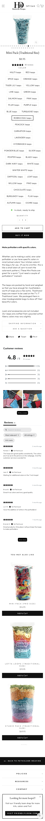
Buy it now (22, 235)
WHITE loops (33, 163)
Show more (22, 540)
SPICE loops (13, 79)
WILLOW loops (15, 183)
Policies (21, 774)
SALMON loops (15, 98)
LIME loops (14, 92)
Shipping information (22, 323)
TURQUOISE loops (30, 111)
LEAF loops (32, 176)
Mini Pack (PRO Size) (22, 604)
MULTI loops (15, 72)
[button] (22, 366)
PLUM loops (13, 105)
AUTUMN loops (14, 202)
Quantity (22, 216)
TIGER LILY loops (13, 85)
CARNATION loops (22, 131)
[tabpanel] (22, 486)
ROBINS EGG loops (22, 118)
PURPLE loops (30, 105)
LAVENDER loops (22, 137)
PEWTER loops (14, 157)
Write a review (22, 413)
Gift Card (30, 6)
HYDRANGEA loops (22, 144)
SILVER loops (35, 150)
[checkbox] (9, 440)
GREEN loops (30, 92)
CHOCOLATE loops (22, 189)
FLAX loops (33, 196)
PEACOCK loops (22, 124)
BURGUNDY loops (15, 196)
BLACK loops (32, 157)
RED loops (30, 72)
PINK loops (32, 98)
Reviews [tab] (9, 422)
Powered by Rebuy (22, 744)
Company (22, 789)
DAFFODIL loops (15, 176)
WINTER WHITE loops (22, 170)
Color (22, 68)
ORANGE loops (30, 79)
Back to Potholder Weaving (24, 761)
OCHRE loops (32, 202)
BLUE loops (12, 111)
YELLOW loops (32, 85)
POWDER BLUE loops (14, 150)
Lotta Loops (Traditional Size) (22, 665)
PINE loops (31, 183)
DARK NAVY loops (14, 163)
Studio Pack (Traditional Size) (22, 727)
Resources (22, 781)
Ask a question (22, 329)
